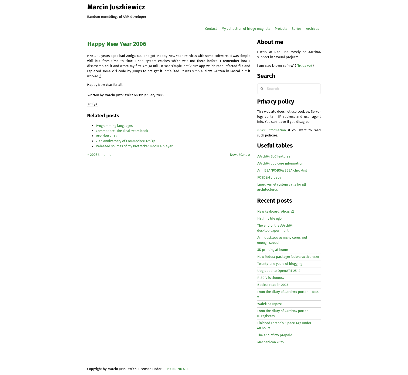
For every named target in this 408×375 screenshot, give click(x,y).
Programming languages (114, 126)
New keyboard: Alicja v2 (275, 211)
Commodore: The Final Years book (122, 131)
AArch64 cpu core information (280, 163)
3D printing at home (272, 250)
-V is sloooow (270, 278)
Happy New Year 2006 (116, 43)
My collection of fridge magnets (246, 29)
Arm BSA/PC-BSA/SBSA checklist (282, 170)
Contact (211, 29)
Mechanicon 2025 (270, 342)
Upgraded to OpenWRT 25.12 (278, 271)
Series (296, 29)
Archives (312, 29)
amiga (92, 104)
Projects (281, 29)
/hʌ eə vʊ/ (304, 66)
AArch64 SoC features (273, 156)
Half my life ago (269, 218)
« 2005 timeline (99, 155)
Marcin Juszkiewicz (116, 7)
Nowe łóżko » (240, 155)
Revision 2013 (106, 136)
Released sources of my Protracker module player (134, 146)
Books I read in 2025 (272, 285)
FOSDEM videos (269, 177)
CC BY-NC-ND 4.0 (175, 369)
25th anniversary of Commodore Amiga (125, 141)
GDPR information (271, 130)
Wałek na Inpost (269, 304)
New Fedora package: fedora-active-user (288, 257)
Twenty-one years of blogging (279, 264)
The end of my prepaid (274, 335)
